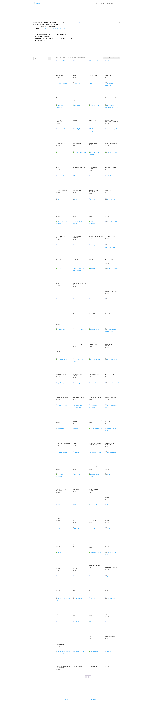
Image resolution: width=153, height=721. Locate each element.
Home (97, 3)
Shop (102, 3)
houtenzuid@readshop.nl (72, 700)
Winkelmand (109, 3)
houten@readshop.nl (59, 29)
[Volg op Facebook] (103, 698)
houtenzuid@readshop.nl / (46, 29)
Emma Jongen (67, 711)
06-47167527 (45, 31)
